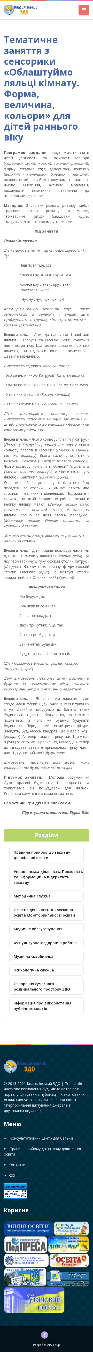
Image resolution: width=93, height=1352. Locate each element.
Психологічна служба (34, 970)
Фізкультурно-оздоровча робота (45, 942)
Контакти (17, 1164)
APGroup (53, 1345)
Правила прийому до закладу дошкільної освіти (42, 855)
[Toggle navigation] (84, 10)
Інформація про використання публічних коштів (42, 1006)
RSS (12, 1175)
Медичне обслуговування (38, 928)
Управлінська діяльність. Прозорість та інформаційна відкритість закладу (48, 877)
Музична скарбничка (33, 956)
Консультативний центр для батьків (41, 1138)
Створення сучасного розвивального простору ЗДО (42, 986)
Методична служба (32, 896)
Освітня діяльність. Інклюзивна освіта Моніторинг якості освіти (44, 912)
